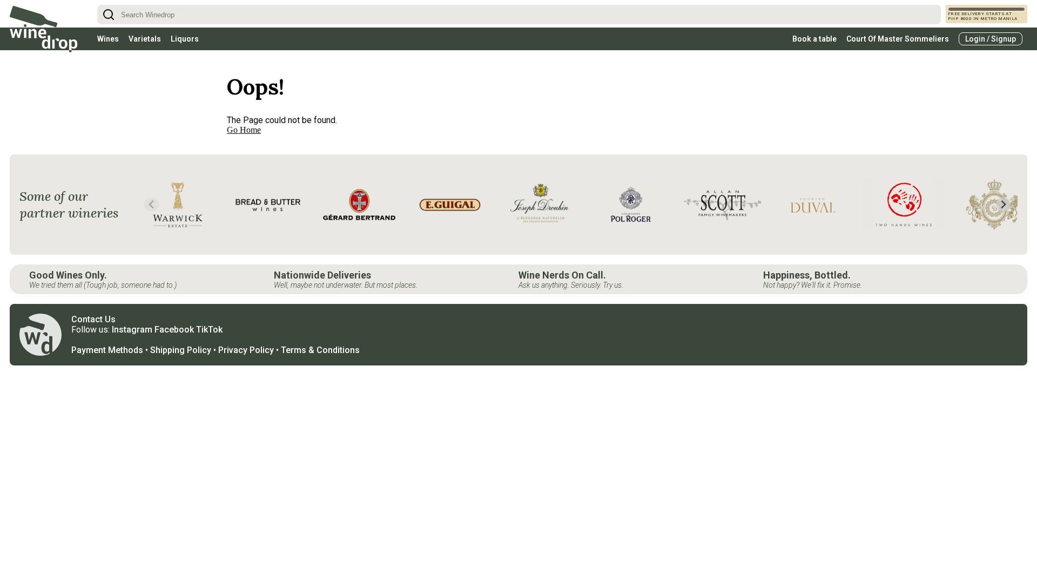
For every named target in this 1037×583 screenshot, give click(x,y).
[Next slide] (1003, 204)
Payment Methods (107, 350)
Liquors (185, 39)
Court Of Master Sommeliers (897, 39)
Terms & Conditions (320, 350)
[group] (177, 204)
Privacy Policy (246, 350)
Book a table (814, 39)
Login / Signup (990, 39)
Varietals (145, 39)
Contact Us (93, 319)
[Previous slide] (151, 204)
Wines (108, 39)
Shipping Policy (180, 350)
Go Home (244, 129)
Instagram (132, 329)
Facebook (174, 329)
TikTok (209, 329)
